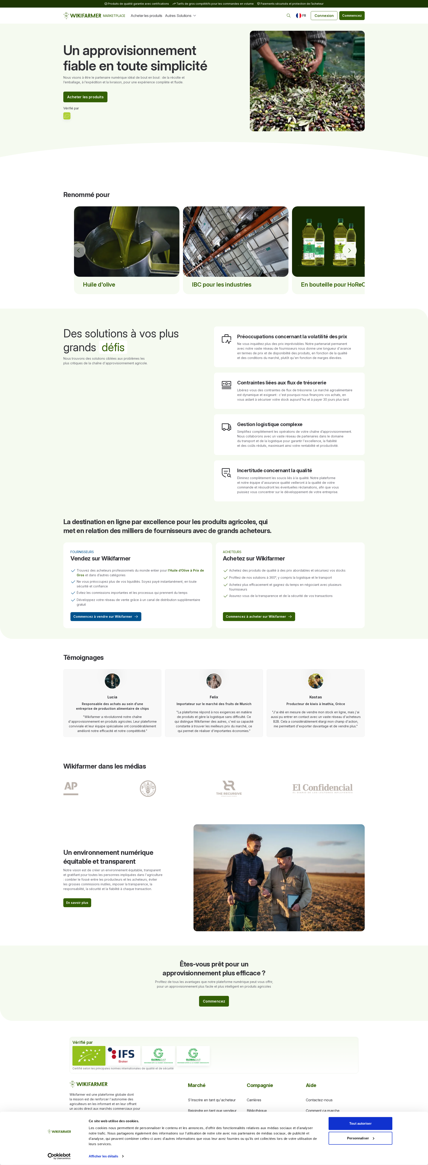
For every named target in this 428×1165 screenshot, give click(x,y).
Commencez (352, 15)
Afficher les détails (103, 1156)
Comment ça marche (323, 1110)
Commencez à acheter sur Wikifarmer (256, 616)
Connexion (324, 15)
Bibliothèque (257, 1110)
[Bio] (88, 1056)
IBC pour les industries (221, 284)
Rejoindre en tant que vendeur (212, 1110)
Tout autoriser (360, 1123)
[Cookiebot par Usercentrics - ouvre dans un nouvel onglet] (59, 1156)
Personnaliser (358, 1138)
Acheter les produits (146, 15)
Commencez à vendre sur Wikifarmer (102, 616)
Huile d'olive (99, 284)
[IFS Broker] (123, 1056)
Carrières (254, 1100)
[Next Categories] (349, 250)
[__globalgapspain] (193, 1056)
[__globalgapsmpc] (158, 1056)
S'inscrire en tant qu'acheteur (212, 1100)
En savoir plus (77, 903)
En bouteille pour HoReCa (335, 284)
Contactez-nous (319, 1100)
